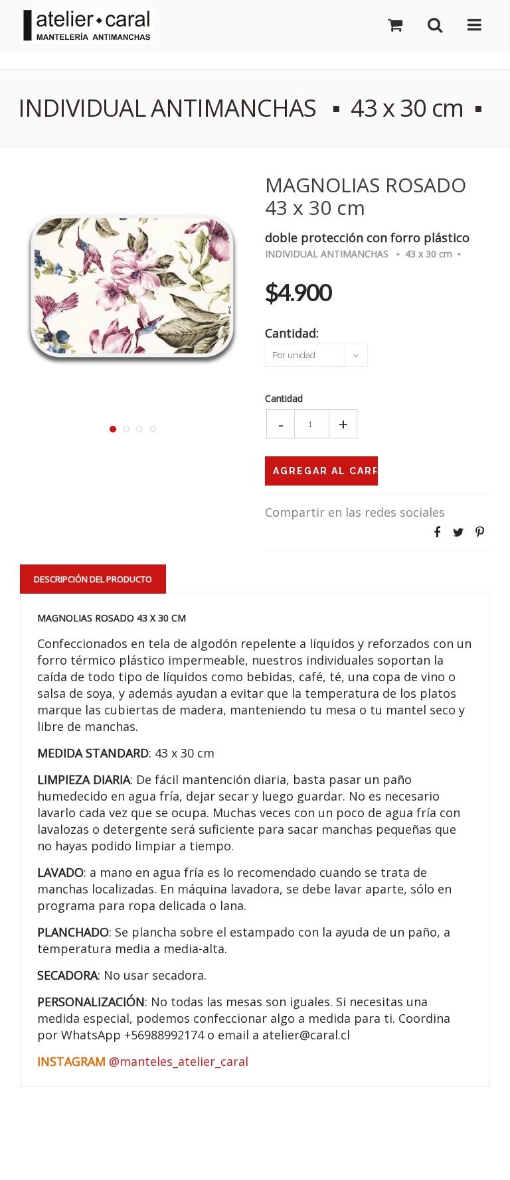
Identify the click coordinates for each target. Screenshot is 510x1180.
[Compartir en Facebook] (437, 532)
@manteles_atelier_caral (178, 1061)
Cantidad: (292, 332)
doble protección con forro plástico (367, 236)
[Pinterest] (479, 532)
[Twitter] (458, 532)
